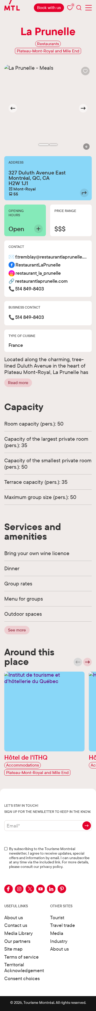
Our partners (17, 941)
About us (13, 917)
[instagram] (19, 889)
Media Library (18, 933)
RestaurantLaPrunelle (38, 265)
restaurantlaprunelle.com (41, 281)
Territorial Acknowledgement (24, 967)
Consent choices (22, 978)
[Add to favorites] (85, 71)
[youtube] (40, 889)
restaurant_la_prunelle (38, 273)
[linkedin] (51, 889)
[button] (86, 146)
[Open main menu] (88, 7)
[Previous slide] (78, 662)
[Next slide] (83, 108)
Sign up (86, 825)
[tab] (44, 144)
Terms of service (21, 957)
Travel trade (62, 925)
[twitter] (30, 889)
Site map (13, 949)
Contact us (15, 925)
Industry (58, 941)
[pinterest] (62, 889)
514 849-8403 (29, 289)
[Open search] (79, 7)
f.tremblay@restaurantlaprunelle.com (51, 257)
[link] (49, 7)
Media (56, 933)
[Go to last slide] (13, 108)
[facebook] (8, 889)
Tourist (57, 917)
